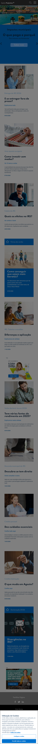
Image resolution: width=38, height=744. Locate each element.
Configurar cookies (19, 736)
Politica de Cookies (15, 732)
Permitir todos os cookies (19, 741)
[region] (19, 727)
